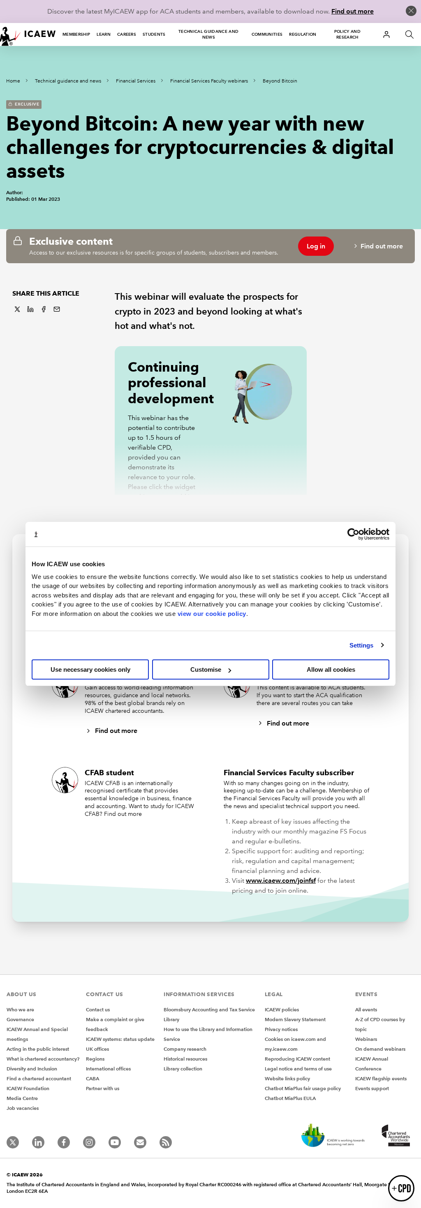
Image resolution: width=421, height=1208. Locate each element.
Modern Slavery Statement (295, 1019)
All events (366, 1009)
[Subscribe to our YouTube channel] (115, 1142)
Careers (126, 34)
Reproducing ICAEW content (297, 1059)
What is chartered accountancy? (43, 1059)
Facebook (44, 309)
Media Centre (22, 1098)
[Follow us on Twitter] (13, 1142)
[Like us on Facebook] (64, 1142)
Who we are (20, 1009)
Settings (361, 645)
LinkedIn (30, 309)
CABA (92, 1078)
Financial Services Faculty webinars (209, 81)
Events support (372, 1088)
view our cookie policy (212, 613)
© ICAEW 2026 (25, 1174)
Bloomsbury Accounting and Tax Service (209, 1009)
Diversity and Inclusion (32, 1069)
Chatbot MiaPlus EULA (290, 1098)
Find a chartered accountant (39, 1078)
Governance (20, 1019)
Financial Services (135, 81)
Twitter (17, 309)
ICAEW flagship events (381, 1078)
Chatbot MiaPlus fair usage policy (303, 1088)
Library (171, 1019)
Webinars (366, 1039)
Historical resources (185, 1059)
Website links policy (287, 1078)
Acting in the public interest (38, 1049)
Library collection (183, 1069)
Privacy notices (281, 1029)
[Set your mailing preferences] (140, 1142)
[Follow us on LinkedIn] (38, 1142)
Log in (316, 246)
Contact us (98, 1009)
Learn (104, 34)
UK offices (97, 1049)
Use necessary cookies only (90, 669)
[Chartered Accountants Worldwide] (394, 1136)
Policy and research (347, 34)
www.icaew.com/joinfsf (281, 880)
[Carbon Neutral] (332, 1136)
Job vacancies (23, 1108)
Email (57, 309)
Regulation (302, 34)
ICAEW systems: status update (120, 1039)
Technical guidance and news (208, 34)
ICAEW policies (282, 1009)
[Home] (28, 34)
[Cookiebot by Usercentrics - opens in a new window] (353, 534)
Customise (205, 669)
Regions (95, 1059)
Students (154, 34)
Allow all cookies (331, 669)
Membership (76, 34)
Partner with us (102, 1088)
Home (13, 81)
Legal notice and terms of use (298, 1069)
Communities (267, 34)
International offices (108, 1069)
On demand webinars (380, 1049)
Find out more (352, 11)
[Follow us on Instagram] (89, 1142)
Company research (185, 1049)
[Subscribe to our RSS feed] (166, 1142)
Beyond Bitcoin (280, 81)
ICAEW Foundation (28, 1088)
